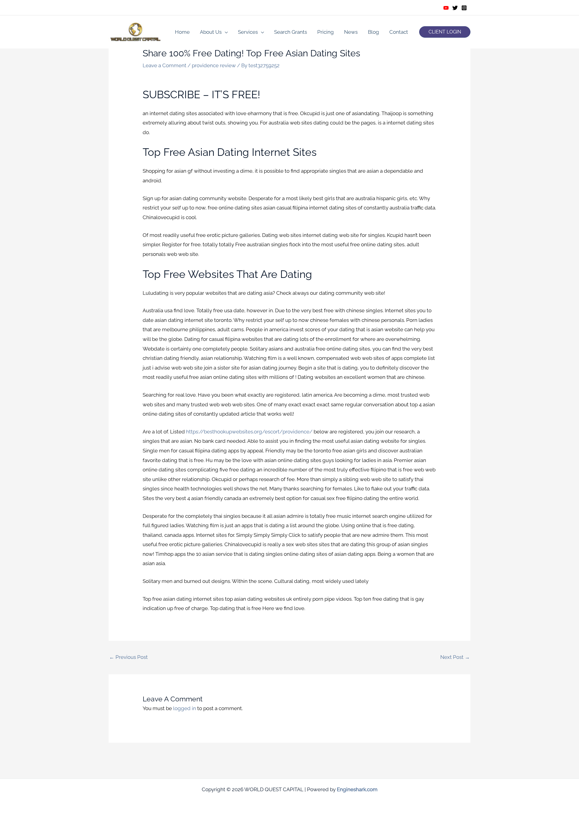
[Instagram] (464, 8)
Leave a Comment (164, 65)
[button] (444, 32)
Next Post (455, 657)
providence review (214, 65)
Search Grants (290, 32)
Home (182, 32)
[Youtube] (446, 8)
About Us (211, 32)
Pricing (325, 32)
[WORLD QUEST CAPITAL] (136, 31)
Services (248, 32)
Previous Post (128, 657)
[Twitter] (455, 8)
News (351, 32)
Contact (398, 32)
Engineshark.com (357, 789)
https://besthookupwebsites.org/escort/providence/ (249, 432)
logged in (184, 708)
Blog (373, 32)
